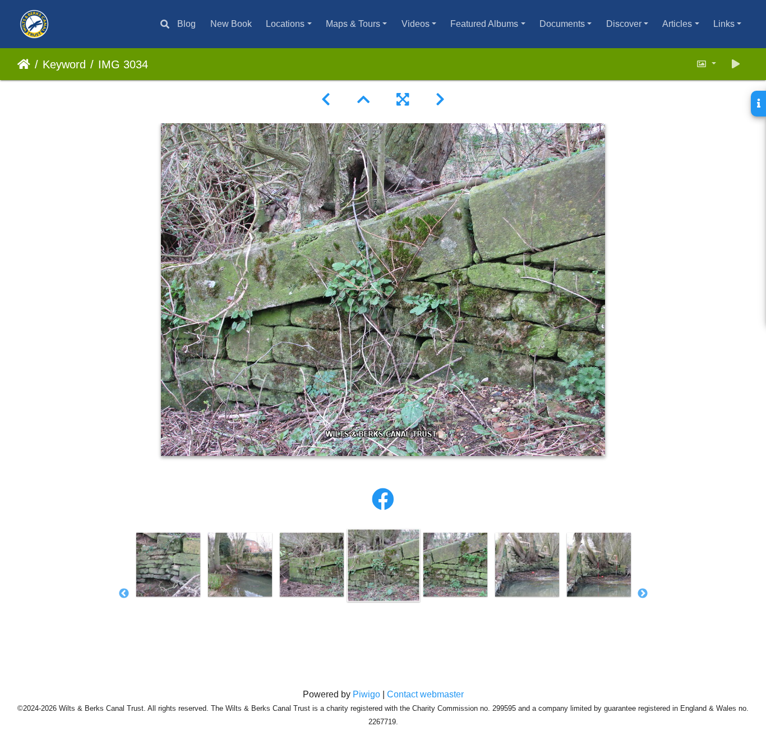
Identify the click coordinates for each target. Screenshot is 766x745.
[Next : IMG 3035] (440, 100)
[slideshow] (736, 64)
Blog (186, 24)
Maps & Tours (353, 24)
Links (724, 24)
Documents (562, 24)
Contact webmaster (425, 694)
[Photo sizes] (706, 64)
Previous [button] (124, 593)
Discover (624, 24)
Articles (677, 24)
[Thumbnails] (363, 100)
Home (23, 64)
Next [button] (642, 593)
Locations (285, 24)
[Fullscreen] (402, 100)
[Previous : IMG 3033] (326, 100)
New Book (231, 24)
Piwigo (366, 694)
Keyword (64, 64)
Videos (416, 24)
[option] (168, 564)
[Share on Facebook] (383, 499)
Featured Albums (484, 24)
